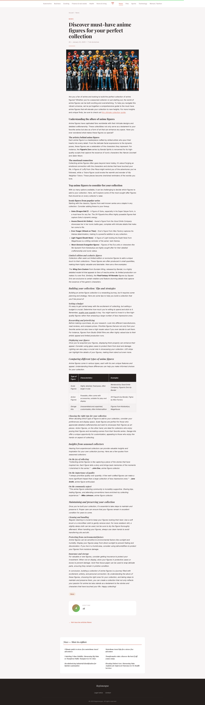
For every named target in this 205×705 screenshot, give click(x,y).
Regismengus (102, 685)
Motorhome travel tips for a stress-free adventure (119, 650)
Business (57, 3)
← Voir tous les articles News (80, 622)
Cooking (66, 3)
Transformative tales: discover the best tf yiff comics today (121, 657)
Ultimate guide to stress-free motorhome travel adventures (81, 650)
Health (91, 3)
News (121, 3)
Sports (133, 3)
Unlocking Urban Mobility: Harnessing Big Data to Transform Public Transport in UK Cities (82, 657)
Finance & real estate (79, 3)
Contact (108, 693)
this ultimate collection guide (114, 112)
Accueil (71, 13)
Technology (143, 3)
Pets (127, 3)
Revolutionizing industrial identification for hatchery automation (80, 664)
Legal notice (98, 693)
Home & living (102, 3)
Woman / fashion (156, 3)
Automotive (47, 3)
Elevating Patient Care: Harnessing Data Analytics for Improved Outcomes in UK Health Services (122, 665)
